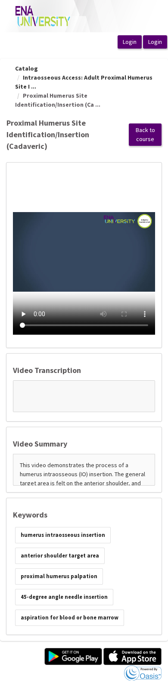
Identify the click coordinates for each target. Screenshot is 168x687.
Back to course (145, 134)
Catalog (26, 68)
